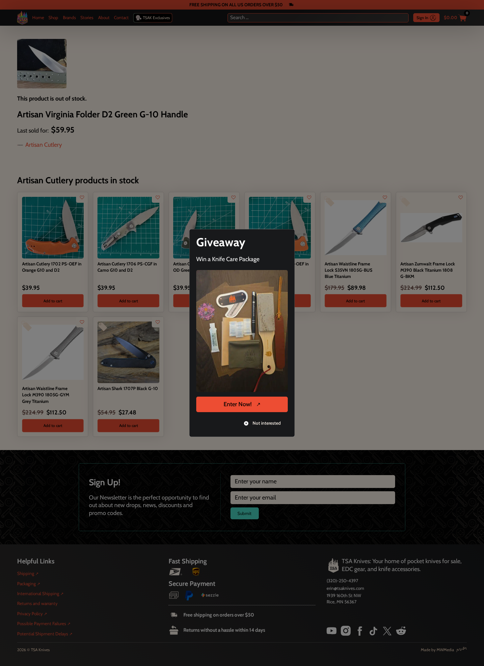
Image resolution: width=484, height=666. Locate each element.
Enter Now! (238, 404)
